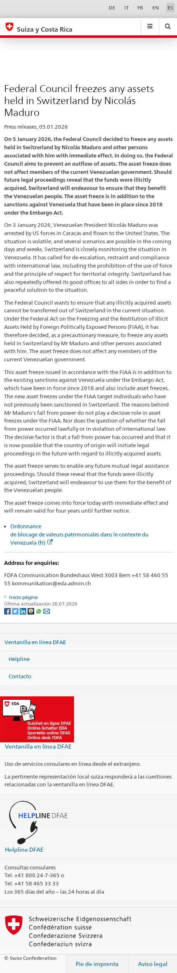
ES (170, 8)
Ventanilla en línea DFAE (35, 641)
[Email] (46, 611)
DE (112, 8)
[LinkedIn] (24, 611)
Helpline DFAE (24, 849)
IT (126, 8)
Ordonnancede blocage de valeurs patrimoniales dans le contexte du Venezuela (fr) (79, 534)
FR (140, 8)
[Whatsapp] (39, 611)
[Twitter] (16, 611)
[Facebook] (8, 611)
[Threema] (31, 611)
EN (155, 8)
